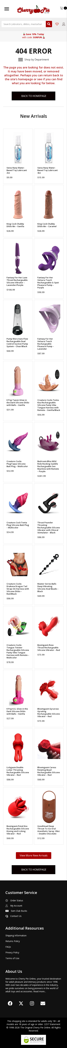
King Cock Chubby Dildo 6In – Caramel (47, 225)
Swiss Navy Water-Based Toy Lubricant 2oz (17, 170)
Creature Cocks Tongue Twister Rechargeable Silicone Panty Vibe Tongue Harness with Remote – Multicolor (18, 651)
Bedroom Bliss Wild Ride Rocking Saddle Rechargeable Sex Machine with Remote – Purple (48, 466)
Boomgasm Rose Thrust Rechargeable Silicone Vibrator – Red (48, 647)
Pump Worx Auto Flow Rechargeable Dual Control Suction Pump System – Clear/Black (17, 342)
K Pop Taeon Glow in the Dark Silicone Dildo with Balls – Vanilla (18, 402)
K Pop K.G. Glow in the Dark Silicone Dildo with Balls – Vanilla (17, 711)
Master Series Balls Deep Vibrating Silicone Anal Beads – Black (47, 587)
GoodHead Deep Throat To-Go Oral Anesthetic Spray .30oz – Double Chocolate (48, 830)
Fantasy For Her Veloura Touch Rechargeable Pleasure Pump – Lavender (45, 343)
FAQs (8, 946)
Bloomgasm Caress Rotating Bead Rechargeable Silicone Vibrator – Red (48, 771)
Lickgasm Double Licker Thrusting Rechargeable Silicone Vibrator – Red (18, 771)
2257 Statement (52, 1024)
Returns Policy (12, 941)
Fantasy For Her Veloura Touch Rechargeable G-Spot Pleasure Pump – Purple (48, 282)
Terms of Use (12, 958)
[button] (18, 161)
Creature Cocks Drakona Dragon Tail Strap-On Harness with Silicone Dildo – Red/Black (18, 588)
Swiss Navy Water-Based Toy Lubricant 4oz (47, 170)
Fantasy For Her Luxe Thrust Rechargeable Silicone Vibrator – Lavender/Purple (17, 281)
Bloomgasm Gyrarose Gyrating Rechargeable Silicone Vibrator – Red (48, 712)
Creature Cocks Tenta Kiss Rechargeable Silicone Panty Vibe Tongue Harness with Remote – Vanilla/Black (48, 405)
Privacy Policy (12, 952)
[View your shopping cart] (62, 7)
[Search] (49, 24)
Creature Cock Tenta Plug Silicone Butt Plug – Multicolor (18, 525)
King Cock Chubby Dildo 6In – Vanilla (15, 225)
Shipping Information (15, 935)
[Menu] (6, 9)
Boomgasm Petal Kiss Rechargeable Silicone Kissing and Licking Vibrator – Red (18, 830)
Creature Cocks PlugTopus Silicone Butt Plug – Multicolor (17, 464)
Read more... (39, 991)
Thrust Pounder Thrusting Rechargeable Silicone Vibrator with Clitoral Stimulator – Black (48, 527)
